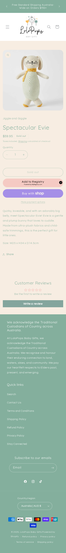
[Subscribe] (52, 467)
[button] (7, 27)
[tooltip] (60, 182)
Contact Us (14, 402)
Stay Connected (17, 444)
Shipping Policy (16, 419)
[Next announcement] (59, 6)
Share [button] (10, 254)
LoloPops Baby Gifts (31, 532)
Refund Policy (15, 427)
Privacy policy (47, 537)
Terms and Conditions (20, 411)
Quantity (8, 147)
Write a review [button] (33, 303)
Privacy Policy (15, 435)
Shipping (22, 141)
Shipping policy (45, 542)
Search (11, 394)
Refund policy (29, 537)
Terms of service (25, 542)
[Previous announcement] (7, 6)
